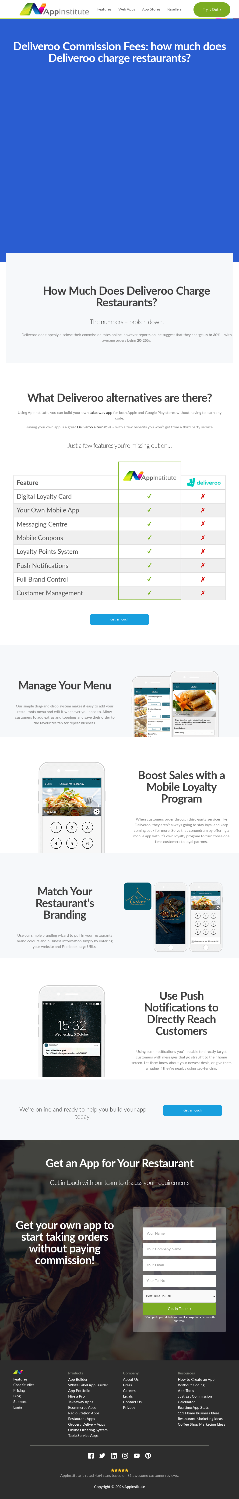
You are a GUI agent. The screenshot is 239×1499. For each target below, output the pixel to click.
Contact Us (132, 1402)
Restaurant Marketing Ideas (200, 1419)
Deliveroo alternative (94, 427)
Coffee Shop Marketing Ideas (201, 1424)
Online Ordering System (88, 1430)
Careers (129, 1391)
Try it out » (212, 9)
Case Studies (23, 1385)
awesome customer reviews (155, 1475)
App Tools (186, 1391)
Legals (128, 1396)
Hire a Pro (76, 1396)
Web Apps (126, 9)
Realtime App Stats (193, 1407)
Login (17, 1407)
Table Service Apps (83, 1436)
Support (20, 1402)
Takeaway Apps (80, 1402)
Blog (17, 1396)
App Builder (78, 1379)
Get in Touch (119, 619)
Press (127, 1385)
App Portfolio (79, 1391)
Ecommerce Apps (82, 1407)
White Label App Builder (88, 1385)
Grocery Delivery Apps (86, 1424)
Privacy (129, 1407)
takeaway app (101, 413)
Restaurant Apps (81, 1419)
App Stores (151, 9)
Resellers (174, 9)
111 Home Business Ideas (198, 1413)
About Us (131, 1379)
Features (104, 9)
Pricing (19, 1390)
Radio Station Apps (83, 1413)
